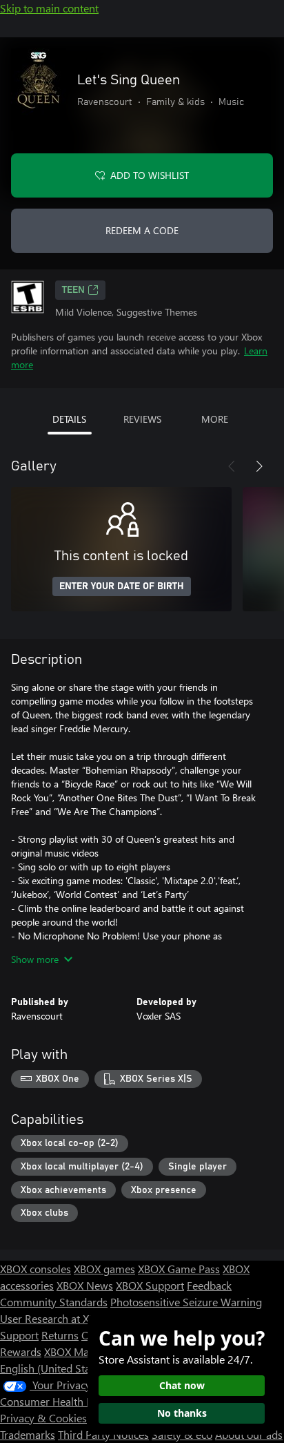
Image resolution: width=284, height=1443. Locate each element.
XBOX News (85, 1285)
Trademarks (27, 1434)
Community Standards (54, 1301)
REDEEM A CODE (142, 230)
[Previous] (231, 466)
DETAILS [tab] (69, 419)
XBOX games (104, 1268)
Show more (35, 959)
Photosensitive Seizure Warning (186, 1301)
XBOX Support (150, 1285)
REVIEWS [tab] (142, 419)
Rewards (20, 1351)
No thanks (182, 1413)
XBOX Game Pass (179, 1268)
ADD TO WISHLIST (149, 175)
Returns (60, 1335)
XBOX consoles (35, 1268)
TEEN (73, 290)
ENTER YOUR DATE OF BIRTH (121, 586)
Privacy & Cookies (43, 1418)
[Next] (259, 466)
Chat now (182, 1385)
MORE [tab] (214, 419)
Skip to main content (49, 8)
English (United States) (54, 1368)
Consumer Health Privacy (60, 1401)
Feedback (209, 1285)
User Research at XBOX (56, 1318)
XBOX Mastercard (86, 1351)
